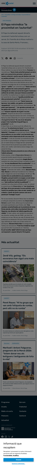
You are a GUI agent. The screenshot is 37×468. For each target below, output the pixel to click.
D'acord (18, 460)
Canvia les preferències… (18, 463)
